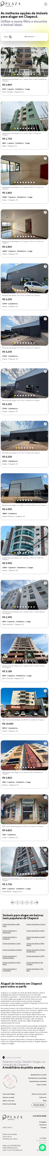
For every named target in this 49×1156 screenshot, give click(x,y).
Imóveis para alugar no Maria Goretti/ (35, 944)
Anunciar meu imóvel (39, 1094)
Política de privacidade (10, 1134)
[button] (45, 50)
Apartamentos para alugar (37, 1078)
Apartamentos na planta (37, 1081)
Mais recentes (29, 37)
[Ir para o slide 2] (18, 74)
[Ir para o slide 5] (26, 74)
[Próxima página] (36, 902)
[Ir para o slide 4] (23, 74)
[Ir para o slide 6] (28, 74)
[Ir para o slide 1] (15, 74)
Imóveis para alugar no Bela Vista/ (11, 925)
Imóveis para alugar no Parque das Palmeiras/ (35, 950)
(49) (39, 1116)
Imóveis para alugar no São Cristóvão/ (34, 963)
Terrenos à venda (8, 1097)
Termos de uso (7, 1137)
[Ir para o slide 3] (20, 74)
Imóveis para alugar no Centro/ (35, 924)
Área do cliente (39, 1105)
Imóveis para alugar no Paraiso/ (12, 950)
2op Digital (42, 1138)
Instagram (42, 1122)
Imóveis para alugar (9, 1104)
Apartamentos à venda (38, 1075)
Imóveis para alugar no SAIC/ (35, 956)
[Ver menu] (45, 4)
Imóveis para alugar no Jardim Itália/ (35, 938)
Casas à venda (41, 1085)
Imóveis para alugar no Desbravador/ (10, 931)
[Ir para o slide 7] (31, 74)
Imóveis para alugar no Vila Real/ (34, 969)
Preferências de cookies (10, 1139)
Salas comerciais (9, 1101)
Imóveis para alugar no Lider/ (12, 943)
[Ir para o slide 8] (34, 74)
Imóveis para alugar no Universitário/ (10, 969)
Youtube (43, 1127)
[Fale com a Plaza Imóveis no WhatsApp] (42, 1147)
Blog (44, 1101)
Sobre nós (42, 1097)
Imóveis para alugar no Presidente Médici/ (10, 957)
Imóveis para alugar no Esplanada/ (10, 938)
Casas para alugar (9, 1094)
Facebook (42, 1125)
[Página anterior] (13, 902)
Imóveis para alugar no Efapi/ (35, 931)
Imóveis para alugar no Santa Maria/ (11, 963)
